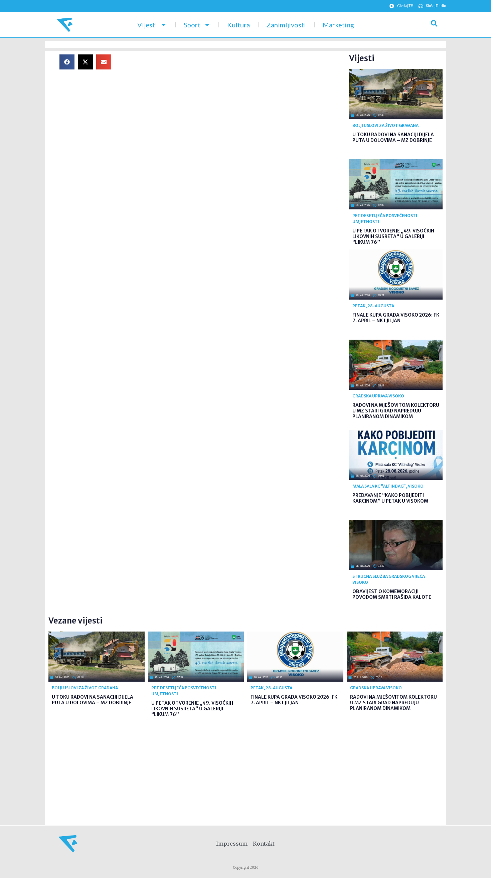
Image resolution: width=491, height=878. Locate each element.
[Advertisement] (235, 101)
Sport (192, 25)
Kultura (238, 25)
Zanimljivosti (286, 25)
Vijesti (147, 25)
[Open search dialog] (434, 24)
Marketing (338, 25)
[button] (66, 61)
